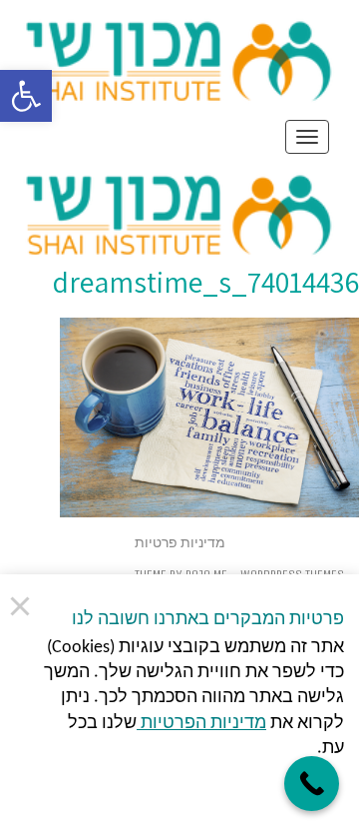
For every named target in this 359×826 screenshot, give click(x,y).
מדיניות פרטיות (180, 542)
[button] (26, 96)
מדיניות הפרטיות (201, 723)
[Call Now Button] (311, 783)
